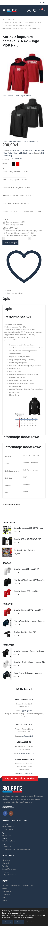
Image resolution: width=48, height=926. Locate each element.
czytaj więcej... (8, 807)
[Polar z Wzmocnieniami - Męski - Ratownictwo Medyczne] (7, 623)
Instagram (11, 813)
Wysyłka (5, 866)
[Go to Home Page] (3, 19)
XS (13, 159)
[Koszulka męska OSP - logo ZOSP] (7, 571)
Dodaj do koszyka (10, 243)
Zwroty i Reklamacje (9, 869)
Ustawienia (31, 922)
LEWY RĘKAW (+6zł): (16, 203)
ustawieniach (30, 917)
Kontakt (5, 900)
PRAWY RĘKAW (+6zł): (17, 195)
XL (18, 159)
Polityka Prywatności (9, 875)
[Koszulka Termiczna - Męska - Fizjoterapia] (7, 653)
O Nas (4, 888)
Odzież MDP (39, 150)
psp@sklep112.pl (26, 711)
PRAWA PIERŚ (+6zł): (16, 188)
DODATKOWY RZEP (10, 228)
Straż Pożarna (28, 153)
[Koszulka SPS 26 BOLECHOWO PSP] (7, 541)
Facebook (5, 813)
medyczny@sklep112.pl (26, 773)
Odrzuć (18, 922)
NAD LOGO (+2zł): (15, 180)
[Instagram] (44, 2)
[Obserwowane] (34, 10)
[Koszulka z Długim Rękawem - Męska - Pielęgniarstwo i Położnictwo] (7, 664)
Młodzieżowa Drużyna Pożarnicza (22, 150)
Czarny (13, 164)
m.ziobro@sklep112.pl (26, 753)
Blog (4, 897)
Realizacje (6, 894)
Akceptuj (8, 922)
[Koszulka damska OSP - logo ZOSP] (7, 593)
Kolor (4, 164)
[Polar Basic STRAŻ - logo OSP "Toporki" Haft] (7, 582)
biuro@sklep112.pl (26, 736)
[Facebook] (40, 2)
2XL (20, 159)
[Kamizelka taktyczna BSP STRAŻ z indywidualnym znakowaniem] (7, 530)
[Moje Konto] (29, 10)
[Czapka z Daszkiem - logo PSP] (7, 634)
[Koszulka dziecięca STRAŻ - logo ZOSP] (7, 612)
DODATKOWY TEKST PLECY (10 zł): (22, 211)
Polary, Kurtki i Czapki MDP (12, 153)
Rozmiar (5, 159)
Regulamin (6, 872)
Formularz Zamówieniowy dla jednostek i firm (17, 885)
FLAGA (5, 219)
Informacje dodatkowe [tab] (15, 293)
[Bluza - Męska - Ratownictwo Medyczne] (7, 675)
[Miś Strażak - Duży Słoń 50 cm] (7, 552)
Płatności (5, 863)
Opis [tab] (9, 290)
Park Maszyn (6, 891)
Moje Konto (6, 860)
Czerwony (17, 164)
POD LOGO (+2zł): (15, 172)
